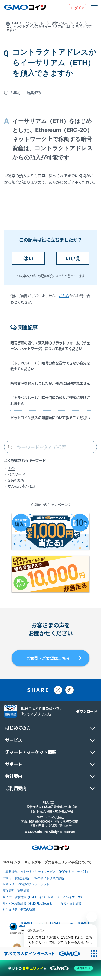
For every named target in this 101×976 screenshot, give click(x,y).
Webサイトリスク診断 (49, 878)
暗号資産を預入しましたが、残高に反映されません (50, 383)
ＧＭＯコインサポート (28, 22)
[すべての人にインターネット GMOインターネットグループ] (43, 953)
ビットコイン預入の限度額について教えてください (50, 417)
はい (28, 258)
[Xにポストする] (58, 690)
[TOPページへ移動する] (25, 8)
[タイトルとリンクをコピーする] (69, 690)
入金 (11, 468)
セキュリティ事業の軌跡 (19, 909)
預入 (78, 22)
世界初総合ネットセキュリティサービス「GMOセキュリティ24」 (46, 872)
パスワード (16, 474)
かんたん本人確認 (21, 485)
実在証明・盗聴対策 (16, 890)
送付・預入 (60, 22)
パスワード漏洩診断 (16, 878)
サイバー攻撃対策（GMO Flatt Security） (29, 903)
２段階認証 (16, 480)
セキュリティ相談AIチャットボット (26, 884)
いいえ (72, 258)
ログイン (77, 7)
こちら (64, 295)
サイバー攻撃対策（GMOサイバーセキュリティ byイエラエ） (43, 897)
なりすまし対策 (71, 903)
